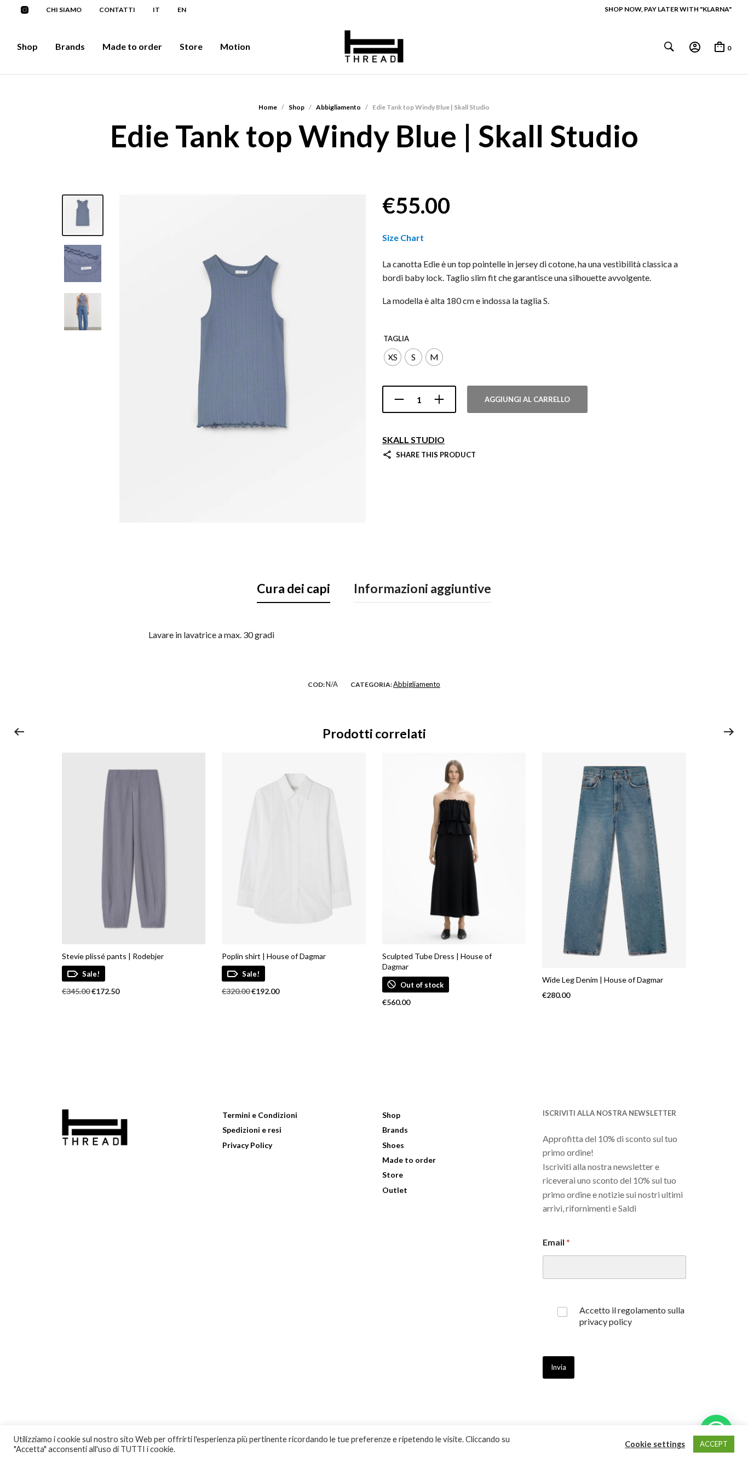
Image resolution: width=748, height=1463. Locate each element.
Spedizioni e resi (251, 1129)
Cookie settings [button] (655, 1444)
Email (556, 1242)
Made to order (132, 46)
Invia (558, 1367)
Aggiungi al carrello (527, 399)
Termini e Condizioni (259, 1115)
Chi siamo (64, 9)
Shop (27, 46)
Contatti (117, 9)
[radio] (392, 357)
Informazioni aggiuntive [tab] (422, 588)
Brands (70, 46)
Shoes (393, 1145)
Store (191, 46)
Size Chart (403, 237)
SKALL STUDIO (413, 439)
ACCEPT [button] (714, 1443)
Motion (235, 46)
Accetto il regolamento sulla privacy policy (631, 1316)
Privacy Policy (247, 1145)
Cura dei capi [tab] (293, 588)
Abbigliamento (338, 107)
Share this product (436, 454)
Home (267, 107)
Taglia (396, 338)
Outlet (394, 1190)
